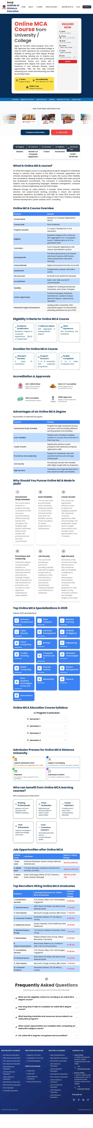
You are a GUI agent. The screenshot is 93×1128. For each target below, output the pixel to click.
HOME (23, 7)
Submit (67, 61)
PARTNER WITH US (67, 7)
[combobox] (67, 47)
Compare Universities (35, 132)
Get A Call (63, 132)
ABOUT (31, 7)
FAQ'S (78, 7)
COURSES (39, 7)
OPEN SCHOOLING (51, 7)
